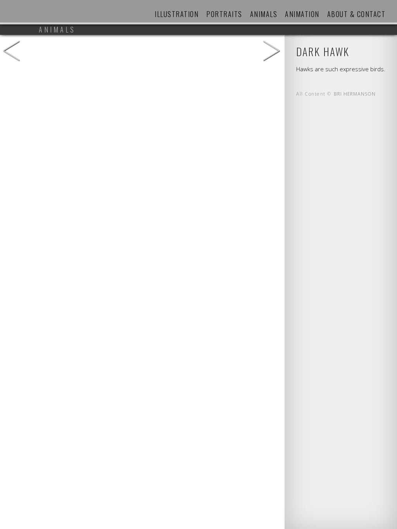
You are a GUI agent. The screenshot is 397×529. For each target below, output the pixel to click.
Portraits (224, 14)
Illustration (176, 14)
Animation (302, 14)
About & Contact (356, 14)
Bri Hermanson (355, 94)
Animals (264, 14)
